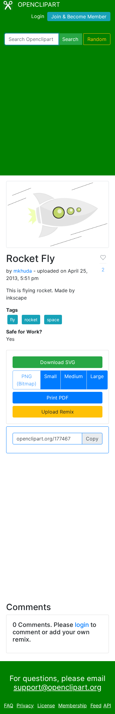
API (107, 705)
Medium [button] (73, 376)
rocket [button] (31, 319)
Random (96, 39)
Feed (96, 705)
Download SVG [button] (57, 362)
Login (37, 16)
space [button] (53, 319)
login (82, 624)
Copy (92, 439)
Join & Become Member (78, 16)
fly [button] (12, 319)
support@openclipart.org (57, 687)
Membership (72, 705)
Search (70, 39)
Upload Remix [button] (57, 412)
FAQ (8, 705)
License (46, 705)
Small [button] (50, 376)
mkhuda (22, 271)
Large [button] (97, 376)
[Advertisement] (57, 110)
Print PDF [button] (57, 398)
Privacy (25, 705)
